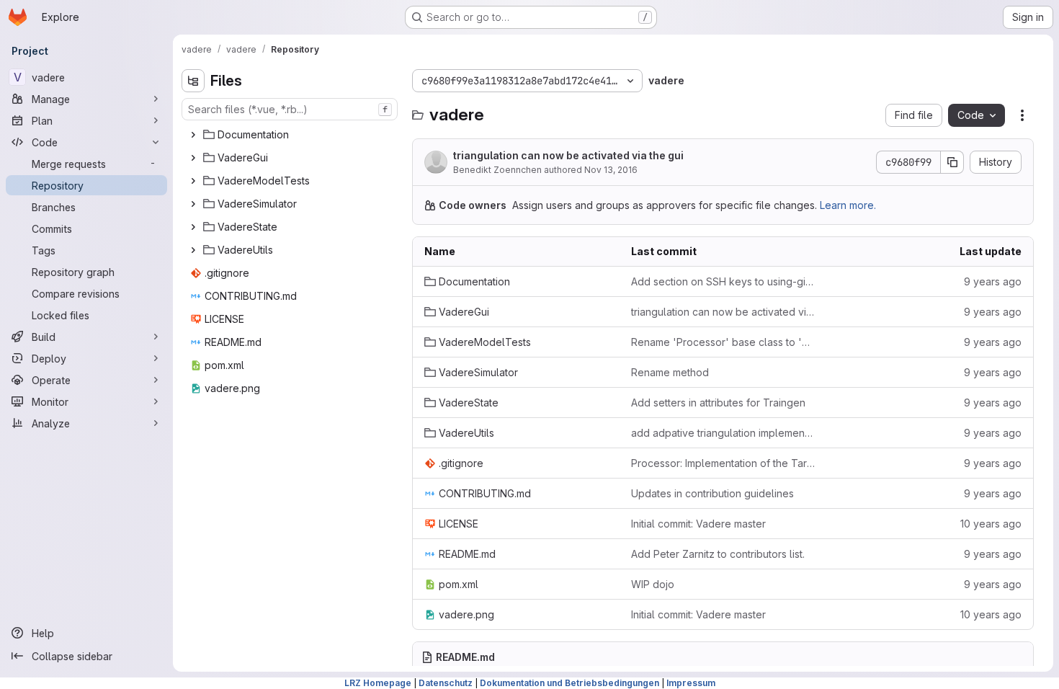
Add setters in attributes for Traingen (718, 402)
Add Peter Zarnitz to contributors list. (718, 554)
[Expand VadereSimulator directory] (193, 204)
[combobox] (290, 109)
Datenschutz (446, 682)
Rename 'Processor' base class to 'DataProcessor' (723, 342)
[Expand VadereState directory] (193, 227)
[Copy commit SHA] (952, 162)
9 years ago (993, 281)
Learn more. (848, 205)
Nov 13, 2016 (611, 169)
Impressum (690, 682)
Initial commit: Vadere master (698, 523)
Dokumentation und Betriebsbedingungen (569, 682)
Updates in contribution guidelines (712, 493)
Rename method (670, 372)
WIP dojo (652, 584)
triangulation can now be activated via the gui (568, 155)
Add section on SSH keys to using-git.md (723, 281)
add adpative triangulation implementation (723, 433)
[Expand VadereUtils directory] (193, 250)
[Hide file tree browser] (193, 80)
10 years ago (991, 523)
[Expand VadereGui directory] (193, 157)
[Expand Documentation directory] (193, 134)
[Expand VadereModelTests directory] (193, 181)
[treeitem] (291, 134)
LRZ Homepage (377, 682)
